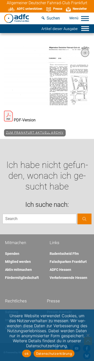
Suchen (53, 18)
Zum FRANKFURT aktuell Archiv (35, 132)
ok (27, 353)
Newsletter (80, 9)
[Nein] (87, 335)
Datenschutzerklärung (54, 353)
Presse (57, 9)
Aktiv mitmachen (18, 270)
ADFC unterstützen (29, 9)
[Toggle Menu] (85, 18)
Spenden (12, 254)
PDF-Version (24, 120)
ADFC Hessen (60, 270)
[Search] (84, 219)
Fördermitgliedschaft (22, 278)
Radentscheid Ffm (64, 254)
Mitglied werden (18, 262)
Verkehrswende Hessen (68, 278)
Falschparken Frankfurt (68, 262)
